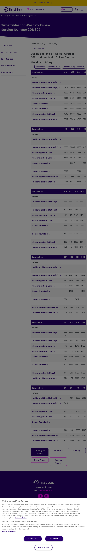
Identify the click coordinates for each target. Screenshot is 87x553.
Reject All (32, 538)
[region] (43, 525)
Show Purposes (43, 547)
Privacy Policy (21, 518)
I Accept (54, 538)
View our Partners (9, 532)
